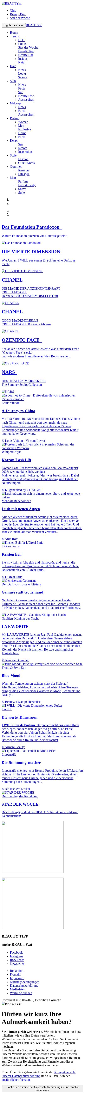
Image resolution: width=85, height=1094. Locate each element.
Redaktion (16, 970)
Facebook (16, 952)
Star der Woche (20, 18)
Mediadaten (17, 989)
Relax (14, 140)
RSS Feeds (17, 960)
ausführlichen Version (16, 1079)
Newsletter (17, 963)
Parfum (14, 118)
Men (13, 177)
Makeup (15, 103)
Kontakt (15, 974)
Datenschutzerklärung (24, 985)
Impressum (17, 978)
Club (13, 10)
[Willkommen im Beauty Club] (33, 871)
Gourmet (15, 166)
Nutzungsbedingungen (24, 982)
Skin (13, 81)
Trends (14, 36)
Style (13, 155)
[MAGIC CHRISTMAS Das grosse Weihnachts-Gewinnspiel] (33, 928)
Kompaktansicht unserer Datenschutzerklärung (39, 1074)
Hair (13, 66)
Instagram (16, 956)
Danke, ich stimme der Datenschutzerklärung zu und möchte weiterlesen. (42, 1089)
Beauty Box (18, 14)
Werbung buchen (21, 993)
